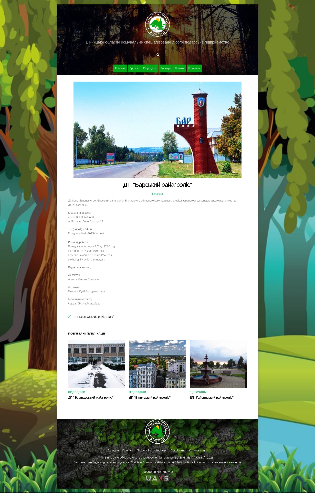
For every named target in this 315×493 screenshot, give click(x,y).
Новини (179, 68)
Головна (120, 68)
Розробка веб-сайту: (157, 471)
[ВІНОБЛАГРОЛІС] (157, 35)
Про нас (134, 68)
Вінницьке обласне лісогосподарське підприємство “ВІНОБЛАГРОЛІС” (155, 457)
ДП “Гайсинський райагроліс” (212, 397)
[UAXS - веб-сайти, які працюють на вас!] (157, 480)
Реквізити (178, 450)
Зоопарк (166, 68)
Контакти (194, 68)
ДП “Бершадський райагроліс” (94, 316)
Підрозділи (150, 68)
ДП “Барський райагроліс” (157, 184)
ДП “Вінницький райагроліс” (150, 397)
